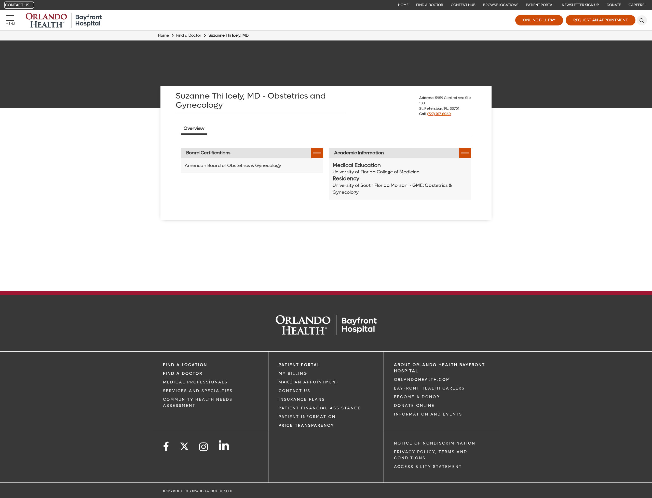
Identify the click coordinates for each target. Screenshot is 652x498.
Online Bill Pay (539, 20)
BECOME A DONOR (417, 396)
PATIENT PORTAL (299, 364)
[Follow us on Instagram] (204, 447)
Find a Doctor (429, 5)
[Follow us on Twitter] (184, 444)
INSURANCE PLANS (302, 399)
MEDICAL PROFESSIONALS (195, 382)
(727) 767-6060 (439, 114)
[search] (642, 20)
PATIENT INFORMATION (307, 416)
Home (403, 5)
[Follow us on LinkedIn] (224, 445)
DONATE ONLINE (414, 405)
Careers (636, 5)
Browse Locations (500, 5)
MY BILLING (293, 373)
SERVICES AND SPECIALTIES (198, 390)
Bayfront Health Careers (429, 388)
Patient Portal (540, 5)
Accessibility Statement (428, 466)
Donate (614, 5)
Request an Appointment (600, 20)
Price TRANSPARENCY (306, 425)
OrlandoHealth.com (422, 379)
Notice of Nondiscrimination (435, 443)
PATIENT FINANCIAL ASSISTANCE (320, 408)
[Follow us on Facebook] (166, 447)
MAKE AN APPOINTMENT (309, 382)
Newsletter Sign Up (580, 5)
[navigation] (326, 5)
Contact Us (17, 5)
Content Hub (463, 5)
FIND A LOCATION (185, 364)
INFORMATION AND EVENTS (428, 414)
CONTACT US (294, 390)
